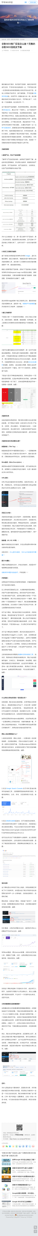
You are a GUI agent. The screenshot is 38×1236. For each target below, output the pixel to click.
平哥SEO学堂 (7, 2)
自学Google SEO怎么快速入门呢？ (24, 1159)
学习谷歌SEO (6, 128)
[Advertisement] (19, 68)
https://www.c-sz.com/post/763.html (20, 1139)
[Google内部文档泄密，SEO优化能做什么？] (6, 1195)
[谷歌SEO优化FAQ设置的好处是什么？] (6, 1179)
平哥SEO (6, 50)
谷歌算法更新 (10, 821)
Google (33, 1146)
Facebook (26, 1146)
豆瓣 (16, 1146)
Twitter (30, 1146)
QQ (10, 1146)
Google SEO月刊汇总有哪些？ (22, 1201)
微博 (3, 1146)
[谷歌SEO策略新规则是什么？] (6, 1187)
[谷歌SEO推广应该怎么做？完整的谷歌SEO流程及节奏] (19, 205)
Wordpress (6, 110)
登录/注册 (33, 2)
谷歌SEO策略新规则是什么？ (22, 1185)
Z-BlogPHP (16, 1217)
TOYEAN (29, 1217)
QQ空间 (13, 1146)
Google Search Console (14, 788)
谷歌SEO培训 (15, 39)
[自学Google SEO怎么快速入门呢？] (6, 1162)
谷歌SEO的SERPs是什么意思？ (23, 1168)
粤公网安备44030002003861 (25, 1215)
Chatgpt (27, 256)
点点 (23, 1146)
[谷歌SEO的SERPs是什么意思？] (6, 1170)
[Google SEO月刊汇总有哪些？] (6, 1204)
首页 (8, 39)
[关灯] (35, 1231)
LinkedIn (20, 1146)
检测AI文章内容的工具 (25, 654)
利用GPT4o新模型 (29, 303)
